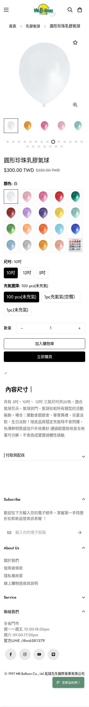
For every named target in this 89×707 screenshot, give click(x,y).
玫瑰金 (59, 245)
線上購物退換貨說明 (21, 583)
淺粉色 (27, 196)
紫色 (43, 213)
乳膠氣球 (33, 26)
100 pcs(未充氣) (21, 297)
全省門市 (11, 623)
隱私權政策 (13, 576)
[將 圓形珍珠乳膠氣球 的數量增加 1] (79, 328)
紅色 (75, 196)
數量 (7, 328)
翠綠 (11, 229)
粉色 (43, 196)
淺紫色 (27, 213)
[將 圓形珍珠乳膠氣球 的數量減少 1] (21, 328)
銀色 (27, 245)
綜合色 (75, 245)
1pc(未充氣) (17, 310)
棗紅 (11, 213)
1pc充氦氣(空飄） (61, 297)
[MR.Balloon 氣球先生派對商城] (45, 10)
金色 (43, 245)
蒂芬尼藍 (59, 229)
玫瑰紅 (59, 196)
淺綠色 (75, 213)
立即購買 (44, 357)
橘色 (43, 229)
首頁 (12, 26)
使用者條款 (13, 568)
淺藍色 (11, 245)
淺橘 (27, 229)
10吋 (10, 273)
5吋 (42, 273)
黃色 (59, 213)
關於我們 (11, 560)
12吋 (27, 273)
